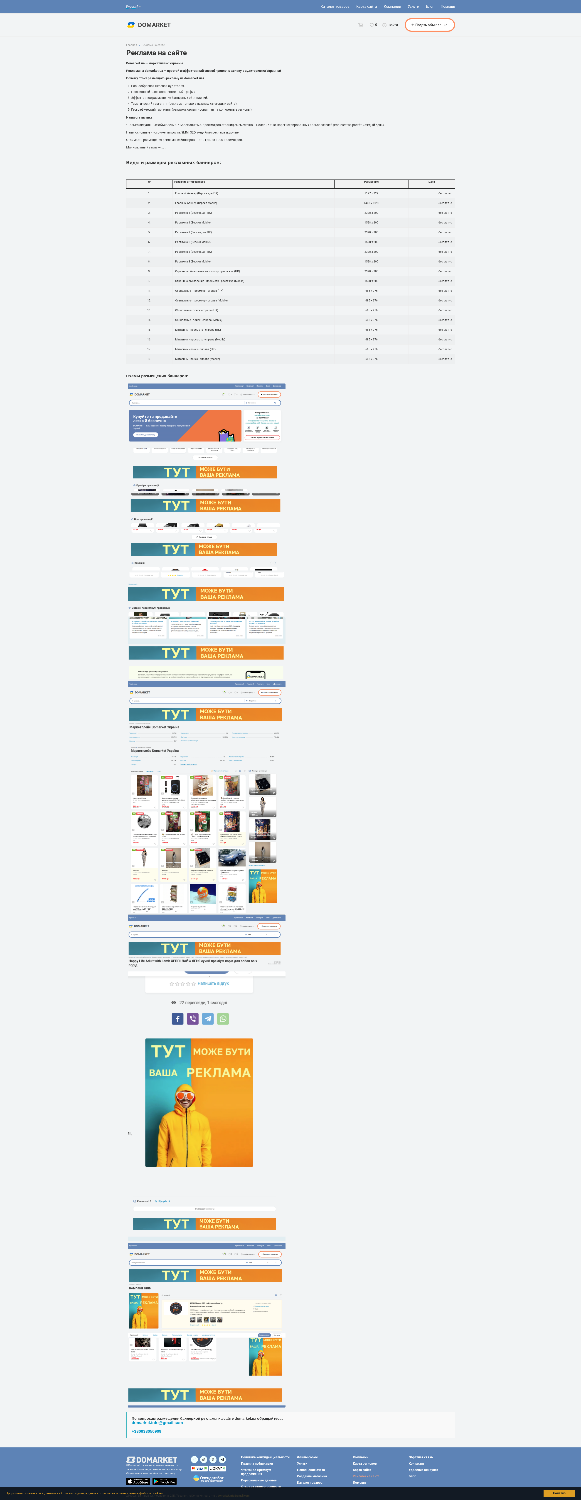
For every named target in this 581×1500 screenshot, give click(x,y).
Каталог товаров (335, 6)
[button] (165, 1494)
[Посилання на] (194, 1459)
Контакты (416, 1463)
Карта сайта (366, 6)
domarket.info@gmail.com (157, 1422)
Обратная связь (421, 1457)
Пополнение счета (311, 1470)
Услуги (413, 6)
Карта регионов (365, 1463)
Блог (430, 6)
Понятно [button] (559, 1493)
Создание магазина (312, 1476)
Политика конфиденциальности (265, 1457)
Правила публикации (257, 1463)
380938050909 (147, 1431)
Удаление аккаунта (423, 1470)
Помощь (448, 6)
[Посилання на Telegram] (222, 1459)
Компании (392, 6)
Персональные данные (259, 1480)
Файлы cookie (307, 1457)
